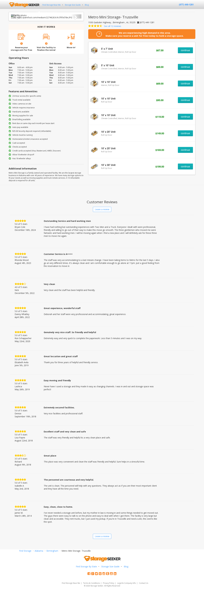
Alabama (39, 550)
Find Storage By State (86, 566)
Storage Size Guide (73, 5)
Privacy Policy (108, 583)
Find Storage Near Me (51, 5)
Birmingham (52, 550)
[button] (16, 16)
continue (185, 50)
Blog (87, 5)
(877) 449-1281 (186, 4)
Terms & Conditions (91, 583)
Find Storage (25, 550)
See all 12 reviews (112, 26)
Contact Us (143, 583)
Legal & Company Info (126, 583)
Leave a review (102, 209)
